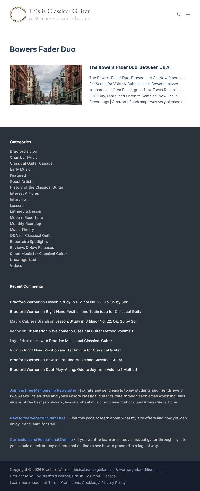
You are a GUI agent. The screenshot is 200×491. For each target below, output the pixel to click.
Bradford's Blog (23, 151)
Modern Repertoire (26, 217)
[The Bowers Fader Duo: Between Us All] (46, 85)
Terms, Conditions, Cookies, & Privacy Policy (86, 482)
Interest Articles (24, 193)
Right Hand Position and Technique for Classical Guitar (94, 311)
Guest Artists (21, 181)
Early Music (20, 169)
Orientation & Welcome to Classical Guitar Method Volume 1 (80, 331)
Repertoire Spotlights (29, 241)
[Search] (179, 14)
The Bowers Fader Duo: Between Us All (130, 67)
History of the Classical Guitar (36, 187)
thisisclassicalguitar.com (94, 469)
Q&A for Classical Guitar (31, 235)
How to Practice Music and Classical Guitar (74, 340)
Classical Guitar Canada (31, 163)
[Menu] (188, 14)
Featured (18, 175)
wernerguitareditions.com (141, 469)
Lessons (17, 205)
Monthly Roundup (25, 223)
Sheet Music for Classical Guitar (38, 253)
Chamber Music (24, 157)
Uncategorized (23, 259)
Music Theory (22, 229)
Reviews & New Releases (32, 247)
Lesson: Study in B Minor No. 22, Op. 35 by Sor (87, 302)
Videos (16, 265)
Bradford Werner (25, 302)
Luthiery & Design (25, 211)
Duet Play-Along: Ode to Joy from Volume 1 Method (91, 369)
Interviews (19, 199)
